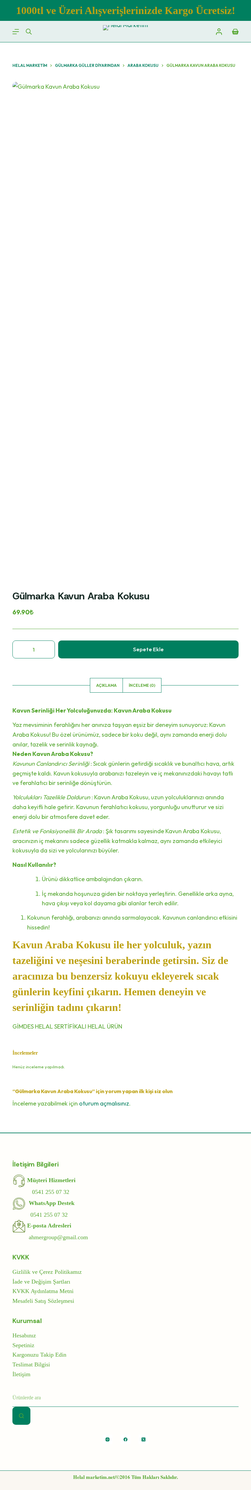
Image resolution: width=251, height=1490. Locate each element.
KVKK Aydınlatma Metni (43, 1291)
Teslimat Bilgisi (31, 1364)
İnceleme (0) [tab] (142, 685)
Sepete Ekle (148, 649)
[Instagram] (107, 1439)
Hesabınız (24, 1335)
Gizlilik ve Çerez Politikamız (47, 1272)
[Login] (219, 31)
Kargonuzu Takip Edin (39, 1354)
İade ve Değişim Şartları (41, 1281)
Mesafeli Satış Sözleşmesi (43, 1301)
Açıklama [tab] (106, 685)
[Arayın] (21, 1416)
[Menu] (15, 31)
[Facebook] (125, 1439)
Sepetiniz (23, 1345)
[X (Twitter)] (143, 1439)
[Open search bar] (28, 32)
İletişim (21, 1374)
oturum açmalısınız (104, 1103)
